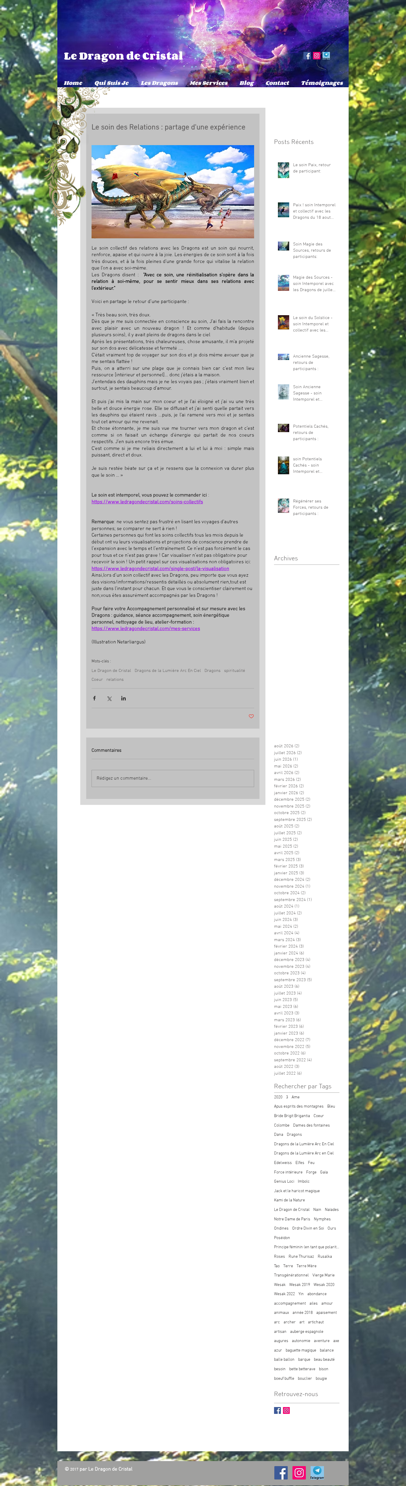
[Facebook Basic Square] (277, 1410)
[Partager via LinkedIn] (123, 698)
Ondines (281, 1228)
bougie (321, 1378)
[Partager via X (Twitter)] (109, 698)
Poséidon (282, 1238)
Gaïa (324, 1172)
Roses (279, 1256)
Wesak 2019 (299, 1284)
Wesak (280, 1284)
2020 (278, 1097)
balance (327, 1350)
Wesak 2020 (324, 1284)
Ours (332, 1228)
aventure (322, 1341)
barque (304, 1359)
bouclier (305, 1378)
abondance (317, 1294)
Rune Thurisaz (301, 1256)
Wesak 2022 (284, 1294)
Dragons (212, 670)
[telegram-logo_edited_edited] (326, 55)
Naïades (332, 1209)
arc (277, 1322)
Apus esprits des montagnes (299, 1106)
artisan (280, 1331)
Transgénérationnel (291, 1275)
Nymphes (322, 1219)
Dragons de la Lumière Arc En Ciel (168, 670)
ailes (313, 1303)
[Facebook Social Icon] (307, 55)
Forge (311, 1172)
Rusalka (325, 1256)
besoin (280, 1369)
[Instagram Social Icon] (316, 55)
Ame (296, 1097)
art (301, 1322)
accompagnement (290, 1303)
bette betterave (302, 1369)
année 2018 (302, 1312)
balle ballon (284, 1359)
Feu (311, 1162)
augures (281, 1341)
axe (336, 1341)
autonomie (301, 1341)
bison (323, 1369)
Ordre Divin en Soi (308, 1228)
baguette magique (301, 1350)
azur (278, 1350)
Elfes (299, 1162)
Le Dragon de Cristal (123, 55)
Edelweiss (283, 1162)
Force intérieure (288, 1172)
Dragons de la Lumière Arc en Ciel (304, 1153)
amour (327, 1303)
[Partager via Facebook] (94, 698)
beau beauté (324, 1359)
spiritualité (234, 670)
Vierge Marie (323, 1275)
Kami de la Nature (289, 1200)
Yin (301, 1294)
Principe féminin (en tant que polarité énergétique (306, 1247)
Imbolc (304, 1181)
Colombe (281, 1125)
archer (290, 1322)
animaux (281, 1312)
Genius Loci (284, 1181)
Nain (317, 1209)
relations (115, 679)
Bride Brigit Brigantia (292, 1116)
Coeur (97, 679)
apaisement (326, 1312)
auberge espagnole (306, 1331)
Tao (277, 1266)
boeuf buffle (284, 1378)
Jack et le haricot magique (297, 1191)
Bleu (331, 1106)
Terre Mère (307, 1266)
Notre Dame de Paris (292, 1219)
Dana (278, 1134)
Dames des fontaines (311, 1125)
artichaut (316, 1322)
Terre (288, 1266)
